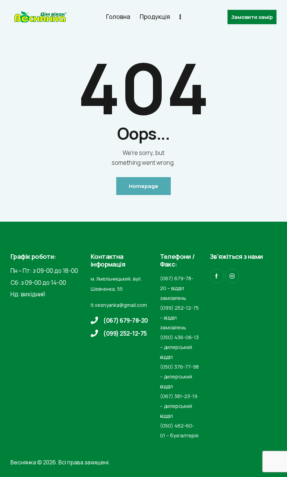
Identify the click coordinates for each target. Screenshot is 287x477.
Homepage (143, 186)
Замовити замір (252, 17)
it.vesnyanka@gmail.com (119, 305)
